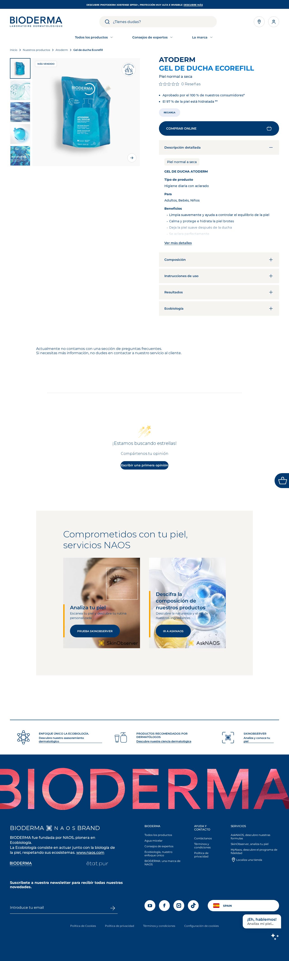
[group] (86, 112)
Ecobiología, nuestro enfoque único (158, 853)
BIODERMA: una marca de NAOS (162, 862)
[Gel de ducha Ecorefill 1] (20, 68)
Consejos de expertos (158, 846)
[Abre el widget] (282, 480)
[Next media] (131, 157)
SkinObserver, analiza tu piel (249, 844)
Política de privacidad (201, 854)
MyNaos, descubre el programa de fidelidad (254, 851)
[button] (219, 128)
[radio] (169, 112)
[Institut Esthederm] (59, 864)
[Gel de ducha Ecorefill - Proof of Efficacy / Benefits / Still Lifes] (20, 90)
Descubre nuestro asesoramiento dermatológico (61, 739)
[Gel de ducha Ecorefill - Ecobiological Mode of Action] (20, 112)
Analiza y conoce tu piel (257, 739)
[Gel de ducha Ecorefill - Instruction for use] (20, 134)
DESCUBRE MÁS (193, 4)
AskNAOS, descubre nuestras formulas (250, 836)
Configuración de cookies (201, 926)
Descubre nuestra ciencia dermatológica (163, 741)
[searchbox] (165, 21)
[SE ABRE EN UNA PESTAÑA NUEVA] (60, 828)
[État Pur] (97, 864)
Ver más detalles (178, 243)
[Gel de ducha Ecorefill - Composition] (20, 156)
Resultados (173, 292)
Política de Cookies (83, 926)
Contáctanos (203, 838)
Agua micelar (153, 840)
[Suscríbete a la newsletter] (113, 908)
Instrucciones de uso (181, 276)
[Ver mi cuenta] (273, 21)
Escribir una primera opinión (144, 465)
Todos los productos (158, 835)
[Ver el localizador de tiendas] (259, 21)
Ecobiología (174, 308)
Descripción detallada (182, 147)
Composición (175, 260)
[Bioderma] (21, 864)
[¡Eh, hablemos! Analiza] (274, 936)
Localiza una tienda (249, 859)
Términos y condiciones (202, 845)
